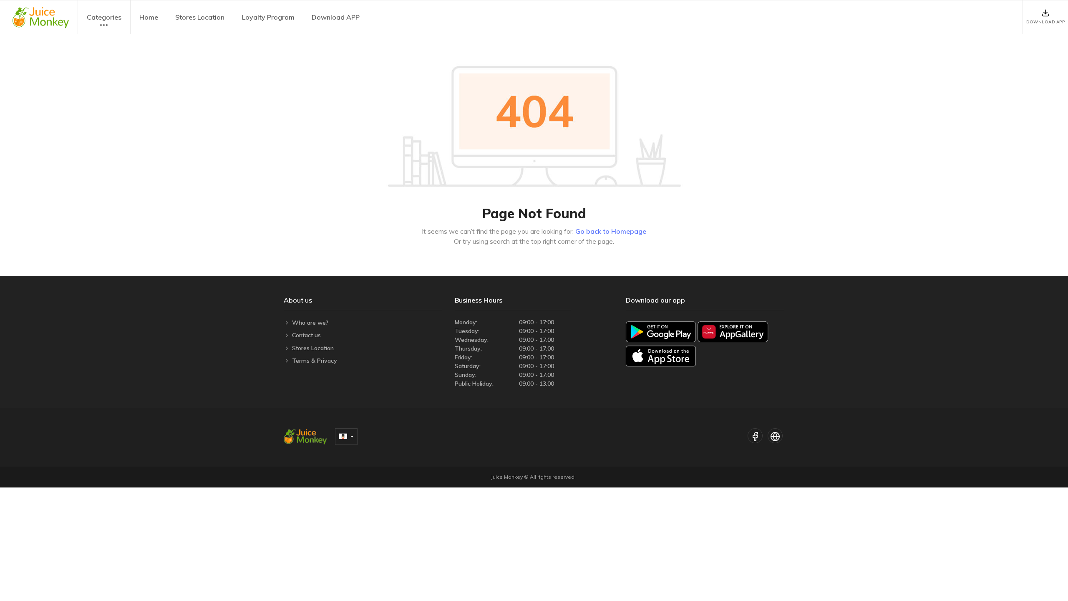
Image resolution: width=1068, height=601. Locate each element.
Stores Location (199, 17)
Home (148, 17)
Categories (104, 17)
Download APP (336, 17)
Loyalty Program (268, 17)
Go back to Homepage (610, 231)
